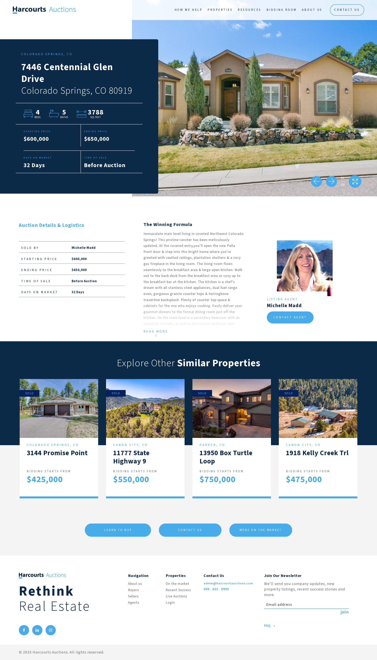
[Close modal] (312, 75)
